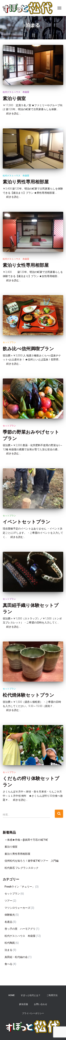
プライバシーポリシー (33, 1013)
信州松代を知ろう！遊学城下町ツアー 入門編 (31, 860)
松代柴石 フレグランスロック (21, 867)
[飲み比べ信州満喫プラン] (33, 315)
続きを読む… (12, 113)
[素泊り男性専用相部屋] (33, 148)
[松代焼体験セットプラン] (33, 661)
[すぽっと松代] (29, 8)
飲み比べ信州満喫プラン (28, 348)
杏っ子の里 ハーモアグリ (20, 928)
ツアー (8, 900)
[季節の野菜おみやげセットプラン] (33, 398)
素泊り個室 (14, 98)
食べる (8, 963)
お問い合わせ (40, 1004)
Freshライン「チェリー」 (20, 886)
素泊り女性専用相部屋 (26, 265)
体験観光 (10, 914)
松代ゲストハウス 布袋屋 (16, 92)
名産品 (8, 921)
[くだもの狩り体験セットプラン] (33, 745)
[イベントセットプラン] (33, 488)
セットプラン (9, 342)
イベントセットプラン (26, 522)
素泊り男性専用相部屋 (26, 182)
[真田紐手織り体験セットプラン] (33, 572)
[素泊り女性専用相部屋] (33, 232)
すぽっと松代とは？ (31, 995)
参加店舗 (23, 1004)
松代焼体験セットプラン (28, 695)
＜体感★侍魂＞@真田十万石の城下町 (26, 839)
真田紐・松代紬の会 (16, 957)
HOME (11, 995)
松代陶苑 (10, 942)
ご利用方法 (52, 995)
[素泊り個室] (33, 65)
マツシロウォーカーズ (17, 907)
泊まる (8, 949)
